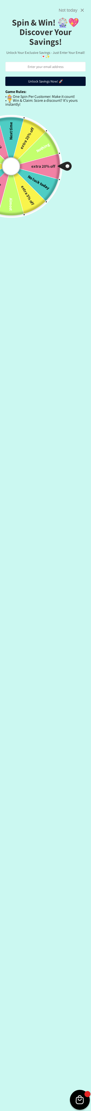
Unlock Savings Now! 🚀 (45, 81)
